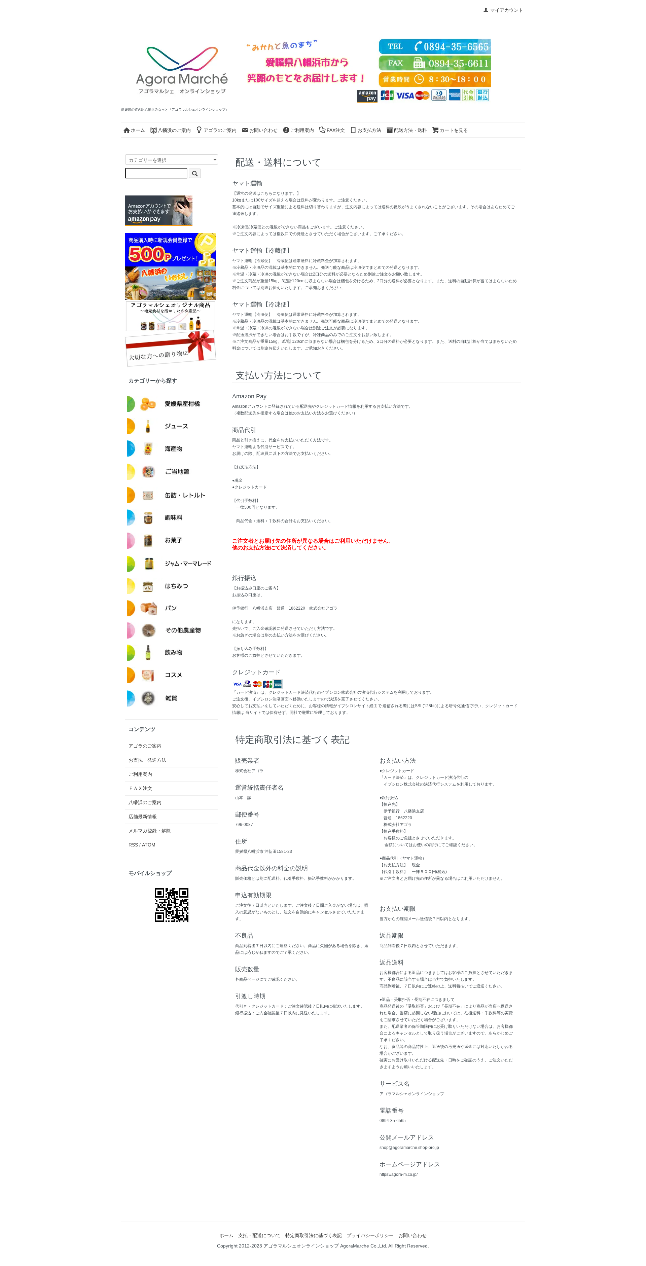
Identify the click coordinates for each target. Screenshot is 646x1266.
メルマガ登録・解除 (150, 830)
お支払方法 (369, 130)
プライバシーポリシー (370, 1235)
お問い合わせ (263, 130)
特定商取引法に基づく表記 (313, 1235)
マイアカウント (506, 10)
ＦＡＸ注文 (140, 788)
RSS (133, 844)
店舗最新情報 (143, 816)
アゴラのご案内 (220, 130)
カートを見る (454, 130)
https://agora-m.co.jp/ (399, 1174)
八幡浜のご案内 (174, 130)
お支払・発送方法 (147, 760)
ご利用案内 (302, 130)
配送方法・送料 (410, 130)
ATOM (148, 844)
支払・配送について (259, 1235)
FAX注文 (336, 130)
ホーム (138, 130)
